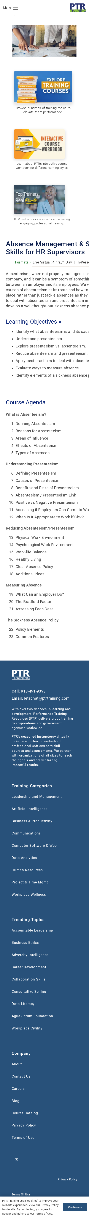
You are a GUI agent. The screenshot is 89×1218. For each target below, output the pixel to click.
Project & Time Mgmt (30, 882)
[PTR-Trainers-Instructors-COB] (41, 200)
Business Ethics (25, 943)
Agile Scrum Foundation (32, 1016)
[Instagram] (49, 1149)
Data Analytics (24, 858)
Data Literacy (23, 1004)
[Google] (27, 1149)
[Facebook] (38, 1149)
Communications (26, 833)
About (17, 1064)
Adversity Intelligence (30, 955)
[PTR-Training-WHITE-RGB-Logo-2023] (21, 675)
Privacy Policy (24, 1125)
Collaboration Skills (29, 979)
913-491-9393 (33, 691)
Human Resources (27, 870)
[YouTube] (60, 1149)
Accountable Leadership (32, 930)
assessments (42, 751)
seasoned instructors (37, 736)
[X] (17, 1160)
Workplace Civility (27, 1028)
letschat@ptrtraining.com (47, 698)
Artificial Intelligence (30, 809)
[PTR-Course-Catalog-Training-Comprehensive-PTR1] (43, 87)
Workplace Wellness (29, 894)
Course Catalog (25, 1113)
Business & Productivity (32, 821)
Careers (18, 1089)
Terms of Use (23, 1138)
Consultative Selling (29, 992)
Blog (15, 1101)
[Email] (71, 1149)
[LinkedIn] (17, 1149)
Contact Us (21, 1076)
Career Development (29, 967)
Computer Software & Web (34, 845)
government (52, 723)
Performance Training (50, 714)
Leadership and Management (37, 797)
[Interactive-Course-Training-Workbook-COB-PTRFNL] (41, 144)
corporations (26, 723)
